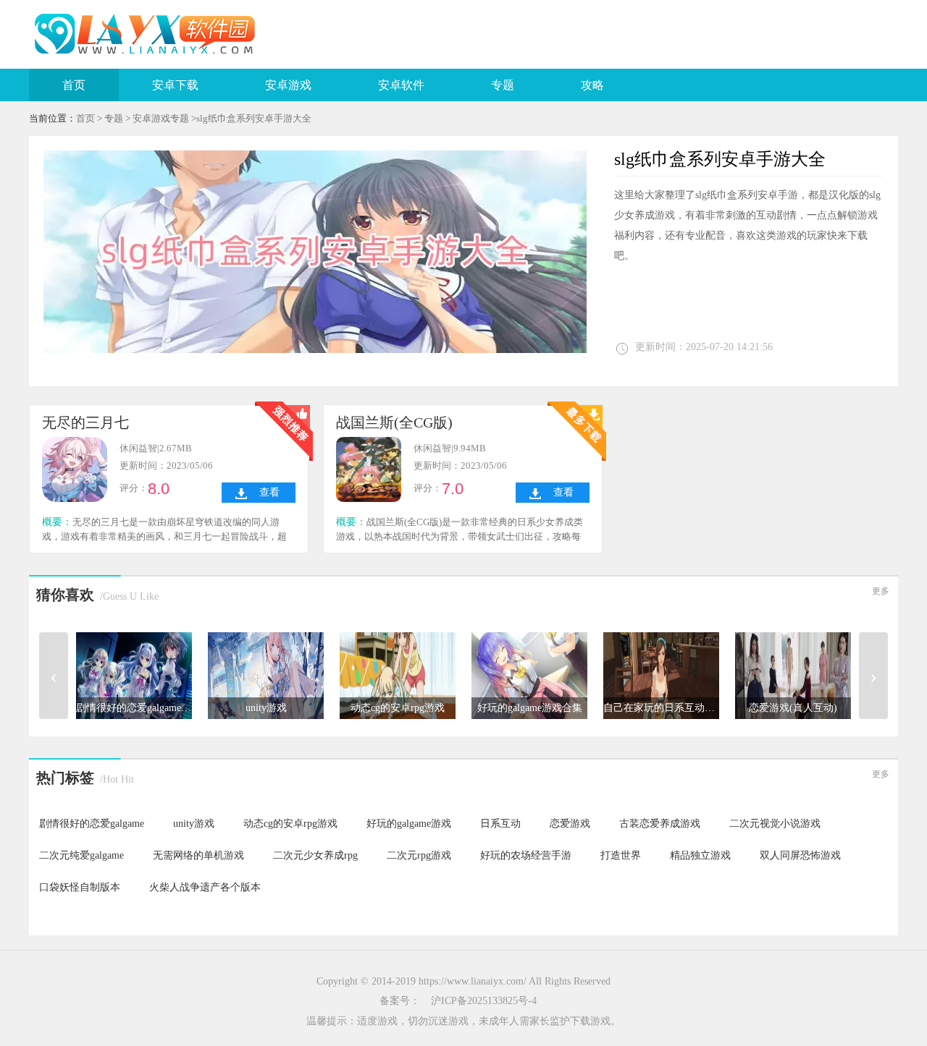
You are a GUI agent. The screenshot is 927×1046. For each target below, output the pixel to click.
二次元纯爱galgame (81, 855)
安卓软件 (401, 85)
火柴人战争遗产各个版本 (205, 887)
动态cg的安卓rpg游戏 (290, 823)
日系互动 (500, 823)
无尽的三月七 (85, 422)
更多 (880, 591)
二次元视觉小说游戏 (775, 823)
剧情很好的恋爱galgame (91, 823)
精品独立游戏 (700, 855)
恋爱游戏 (570, 823)
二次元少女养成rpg (315, 855)
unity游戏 (193, 823)
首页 (73, 85)
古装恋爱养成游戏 (659, 823)
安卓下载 (175, 85)
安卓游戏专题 (161, 118)
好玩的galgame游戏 (408, 823)
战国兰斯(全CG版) (394, 422)
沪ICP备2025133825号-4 (484, 1000)
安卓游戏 (288, 85)
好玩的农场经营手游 (525, 855)
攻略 (592, 85)
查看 (269, 492)
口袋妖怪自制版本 (79, 887)
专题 (502, 85)
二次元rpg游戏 (419, 855)
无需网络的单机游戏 (198, 855)
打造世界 (620, 855)
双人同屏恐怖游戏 (800, 855)
